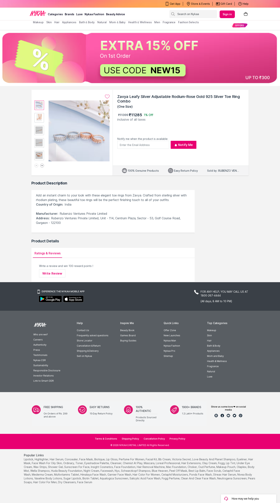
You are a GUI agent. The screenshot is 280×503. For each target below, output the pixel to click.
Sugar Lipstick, (72, 478)
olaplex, (242, 467)
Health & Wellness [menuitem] (140, 22)
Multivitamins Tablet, (67, 474)
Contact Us (83, 330)
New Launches (172, 335)
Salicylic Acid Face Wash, (145, 478)
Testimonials (40, 355)
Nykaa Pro (169, 350)
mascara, (149, 463)
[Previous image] (36, 166)
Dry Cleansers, (67, 482)
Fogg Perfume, (171, 478)
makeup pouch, (226, 467)
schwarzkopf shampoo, (136, 470)
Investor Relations (43, 375)
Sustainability (40, 365)
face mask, (86, 459)
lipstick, (29, 459)
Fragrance (213, 366)
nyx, (117, 470)
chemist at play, (133, 463)
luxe (79, 14)
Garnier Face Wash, (119, 474)
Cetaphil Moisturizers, (175, 474)
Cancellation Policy (154, 438)
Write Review (52, 273)
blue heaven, (160, 470)
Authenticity (39, 344)
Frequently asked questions (92, 335)
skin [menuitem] (49, 22)
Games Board (128, 335)
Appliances (213, 350)
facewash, (107, 470)
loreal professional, (168, 463)
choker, (193, 467)
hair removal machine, (151, 467)
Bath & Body (213, 345)
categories (55, 14)
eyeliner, (242, 459)
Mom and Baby (215, 356)
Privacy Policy (177, 438)
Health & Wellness (217, 361)
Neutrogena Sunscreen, (232, 478)
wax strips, (40, 467)
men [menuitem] (157, 22)
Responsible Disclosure (46, 370)
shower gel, (55, 467)
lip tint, (231, 463)
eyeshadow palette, (97, 463)
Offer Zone (170, 330)
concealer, (71, 459)
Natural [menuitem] (102, 22)
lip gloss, (112, 459)
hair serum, (57, 459)
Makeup (211, 330)
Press (36, 349)
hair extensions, (191, 463)
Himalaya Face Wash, (93, 474)
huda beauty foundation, (67, 470)
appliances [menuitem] (69, 22)
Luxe (209, 376)
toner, (79, 463)
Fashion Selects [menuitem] (188, 22)
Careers (38, 339)
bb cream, (164, 459)
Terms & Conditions (106, 438)
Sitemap (168, 356)
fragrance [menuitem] (169, 22)
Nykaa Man (170, 340)
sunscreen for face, (77, 467)
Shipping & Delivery (88, 350)
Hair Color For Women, (147, 474)
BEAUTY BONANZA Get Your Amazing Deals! (63, 4)
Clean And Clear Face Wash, (198, 478)
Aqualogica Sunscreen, (114, 478)
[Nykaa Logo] (38, 13)
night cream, (92, 470)
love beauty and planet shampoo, (214, 459)
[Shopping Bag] (245, 14)
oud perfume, (207, 467)
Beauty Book (127, 330)
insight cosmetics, (102, 467)
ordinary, (69, 463)
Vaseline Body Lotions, (48, 478)
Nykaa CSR (39, 360)
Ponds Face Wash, (200, 474)
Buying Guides (128, 340)
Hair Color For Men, (45, 482)
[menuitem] (239, 25)
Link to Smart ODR (43, 380)
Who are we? (40, 334)
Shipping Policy (130, 438)
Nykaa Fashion (94, 14)
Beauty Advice (115, 14)
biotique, (99, 459)
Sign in (227, 14)
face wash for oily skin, (47, 463)
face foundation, (125, 467)
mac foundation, (176, 467)
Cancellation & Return (89, 345)
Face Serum (84, 482)
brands (69, 14)
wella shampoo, (40, 470)
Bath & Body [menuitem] (87, 22)
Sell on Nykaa (84, 356)
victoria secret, (181, 459)
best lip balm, (197, 470)
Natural (211, 371)
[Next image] (42, 166)
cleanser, (116, 463)
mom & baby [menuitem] (117, 22)
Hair (209, 340)
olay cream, (209, 463)
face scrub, (214, 470)
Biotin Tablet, (90, 478)
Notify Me (185, 145)
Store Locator (84, 340)
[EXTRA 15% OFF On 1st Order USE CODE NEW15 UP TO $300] (140, 58)
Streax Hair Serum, (225, 474)
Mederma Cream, (42, 474)
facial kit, (152, 459)
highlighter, (42, 459)
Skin (209, 335)
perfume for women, (132, 459)
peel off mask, (178, 470)
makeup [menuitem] (38, 22)
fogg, (221, 463)
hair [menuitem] (56, 22)
